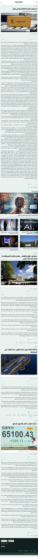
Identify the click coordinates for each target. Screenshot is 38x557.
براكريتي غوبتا (32, 33)
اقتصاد (18, 415)
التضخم (20, 342)
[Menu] (36, 2)
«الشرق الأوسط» (31, 288)
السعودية (31, 416)
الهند (28, 187)
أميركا (17, 342)
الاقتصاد (35, 6)
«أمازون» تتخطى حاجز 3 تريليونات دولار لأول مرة (30, 248)
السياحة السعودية (8, 415)
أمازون (32, 187)
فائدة (24, 342)
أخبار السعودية (30, 415)
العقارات (14, 415)
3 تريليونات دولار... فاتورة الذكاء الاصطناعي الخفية (28, 215)
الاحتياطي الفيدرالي (30, 342)
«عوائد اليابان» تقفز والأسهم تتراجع (25, 424)
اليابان (28, 535)
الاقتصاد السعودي (24, 415)
